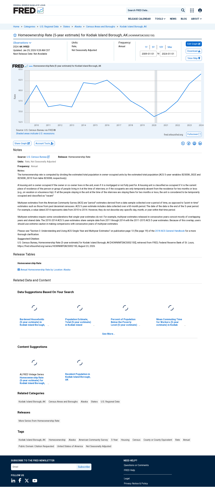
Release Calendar (139, 18)
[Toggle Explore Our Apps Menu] (192, 10)
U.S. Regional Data (49, 26)
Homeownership (57, 439)
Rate (177, 439)
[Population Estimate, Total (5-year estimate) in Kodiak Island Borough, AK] (79, 308)
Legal (127, 478)
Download (192, 51)
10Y (161, 47)
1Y (146, 47)
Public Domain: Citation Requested (36, 446)
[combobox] (152, 10)
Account (43, 143)
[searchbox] (153, 10)
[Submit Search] (183, 10)
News (173, 18)
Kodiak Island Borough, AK (133, 26)
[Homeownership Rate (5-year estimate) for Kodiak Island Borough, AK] (34, 362)
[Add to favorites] (15, 35)
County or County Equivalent (158, 439)
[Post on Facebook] (188, 143)
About (195, 18)
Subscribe (84, 466)
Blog (184, 18)
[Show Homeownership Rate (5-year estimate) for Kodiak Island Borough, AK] (67, 66)
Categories (29, 26)
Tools (159, 18)
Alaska (78, 26)
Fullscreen (193, 134)
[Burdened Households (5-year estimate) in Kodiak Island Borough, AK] (34, 308)
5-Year (114, 439)
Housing (125, 439)
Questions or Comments (136, 465)
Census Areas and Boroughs (100, 26)
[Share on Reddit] (194, 143)
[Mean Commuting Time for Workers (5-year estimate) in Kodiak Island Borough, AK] (171, 308)
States (66, 26)
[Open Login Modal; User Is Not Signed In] (200, 10)
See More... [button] (108, 333)
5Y (153, 47)
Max (170, 47)
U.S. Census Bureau (37, 157)
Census (136, 439)
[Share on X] (183, 143)
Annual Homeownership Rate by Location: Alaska (45, 269)
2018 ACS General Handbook (170, 230)
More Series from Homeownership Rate (39, 420)
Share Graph (20, 143)
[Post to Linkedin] (200, 143)
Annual (186, 439)
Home (16, 26)
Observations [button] (21, 42)
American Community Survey (93, 439)
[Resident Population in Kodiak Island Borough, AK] (79, 362)
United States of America (70, 446)
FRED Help (129, 470)
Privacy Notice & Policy (136, 483)
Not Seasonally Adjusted (98, 446)
